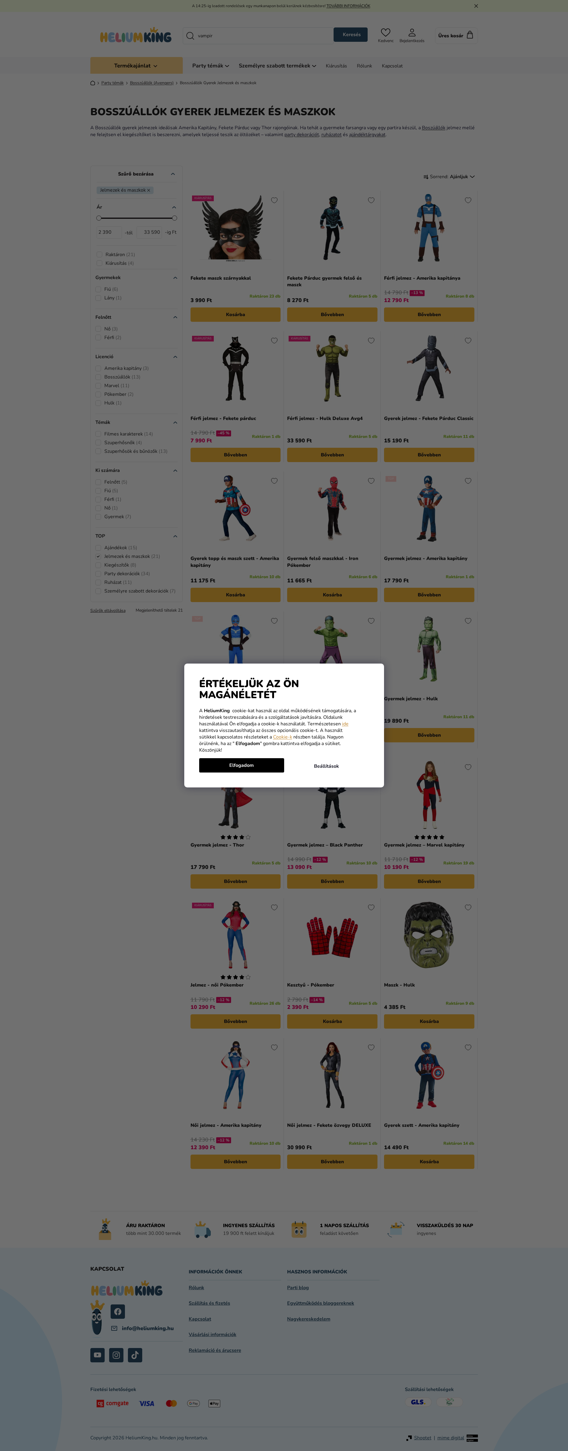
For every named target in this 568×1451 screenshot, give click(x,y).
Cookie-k (282, 737)
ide (345, 724)
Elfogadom (241, 765)
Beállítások (326, 766)
